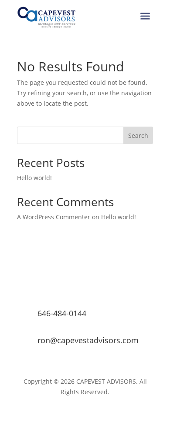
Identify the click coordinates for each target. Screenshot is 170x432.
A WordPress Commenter (53, 217)
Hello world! (34, 178)
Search (138, 135)
